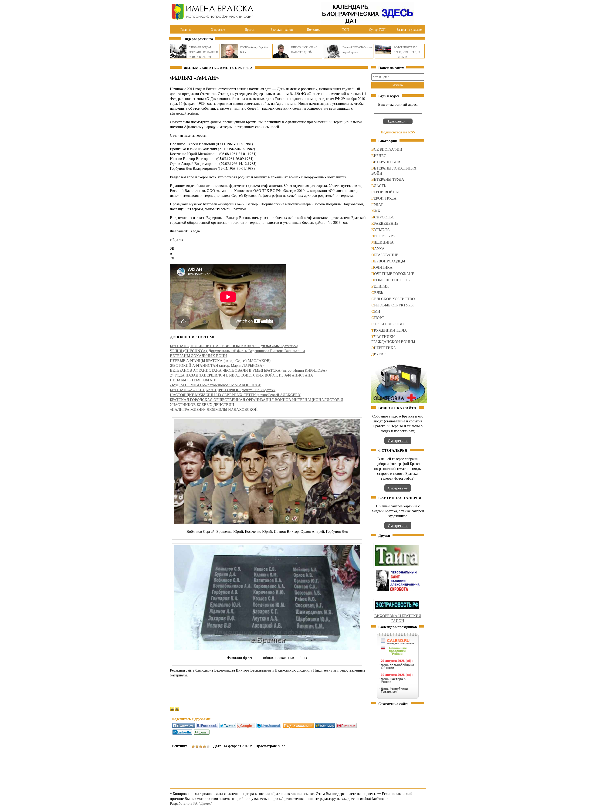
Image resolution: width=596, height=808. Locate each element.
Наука (378, 248)
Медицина (382, 242)
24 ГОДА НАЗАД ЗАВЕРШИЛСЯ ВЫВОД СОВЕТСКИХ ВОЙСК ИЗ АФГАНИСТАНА (241, 375)
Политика (382, 267)
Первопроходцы (388, 260)
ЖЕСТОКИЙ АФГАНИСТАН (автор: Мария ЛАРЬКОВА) (217, 365)
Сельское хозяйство (393, 298)
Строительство (387, 323)
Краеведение (385, 223)
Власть (378, 185)
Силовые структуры (392, 304)
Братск (249, 29)
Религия (380, 286)
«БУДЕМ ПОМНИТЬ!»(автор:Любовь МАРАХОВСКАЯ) (215, 384)
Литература (383, 235)
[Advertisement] (254, 765)
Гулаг (377, 204)
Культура (380, 229)
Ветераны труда (387, 179)
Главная (185, 29)
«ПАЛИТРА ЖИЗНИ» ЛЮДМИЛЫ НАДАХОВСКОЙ (214, 409)
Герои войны (385, 191)
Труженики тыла (389, 330)
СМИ (375, 311)
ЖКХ (375, 210)
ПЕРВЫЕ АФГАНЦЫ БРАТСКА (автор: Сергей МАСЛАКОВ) (220, 360)
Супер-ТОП (377, 29)
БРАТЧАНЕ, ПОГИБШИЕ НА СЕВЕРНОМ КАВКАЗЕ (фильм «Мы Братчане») (234, 345)
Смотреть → (398, 440)
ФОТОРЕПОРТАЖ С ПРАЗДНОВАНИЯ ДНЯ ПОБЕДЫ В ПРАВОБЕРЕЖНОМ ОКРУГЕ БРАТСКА (407, 56)
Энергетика (383, 347)
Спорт (377, 317)
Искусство (383, 216)
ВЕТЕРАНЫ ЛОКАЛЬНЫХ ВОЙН (198, 355)
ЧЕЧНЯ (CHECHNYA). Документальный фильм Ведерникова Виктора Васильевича (237, 350)
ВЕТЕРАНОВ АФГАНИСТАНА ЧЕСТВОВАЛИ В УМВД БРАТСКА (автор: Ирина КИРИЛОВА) (248, 370)
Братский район (282, 29)
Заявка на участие (409, 29)
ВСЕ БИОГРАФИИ (386, 149)
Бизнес (378, 155)
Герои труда (383, 198)
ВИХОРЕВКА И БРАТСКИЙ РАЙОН (397, 618)
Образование (384, 254)
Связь (377, 292)
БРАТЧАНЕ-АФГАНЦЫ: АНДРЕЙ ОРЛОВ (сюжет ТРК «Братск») (223, 389)
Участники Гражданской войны (393, 339)
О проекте (218, 29)
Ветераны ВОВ (385, 161)
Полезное (313, 29)
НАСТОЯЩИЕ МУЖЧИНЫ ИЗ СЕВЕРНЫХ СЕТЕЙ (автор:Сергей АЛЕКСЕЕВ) (235, 394)
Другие (378, 353)
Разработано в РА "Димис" (191, 803)
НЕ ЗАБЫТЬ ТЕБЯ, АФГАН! (193, 379)
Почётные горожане (392, 273)
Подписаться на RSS (398, 132)
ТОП (345, 29)
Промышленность (390, 279)
